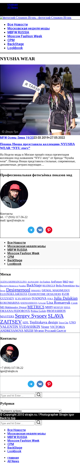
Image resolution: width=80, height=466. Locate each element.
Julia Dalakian (66, 298)
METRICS (35, 307)
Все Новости (16, 242)
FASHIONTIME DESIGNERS (44, 294)
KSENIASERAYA (29, 303)
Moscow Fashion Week (23, 253)
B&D (65, 281)
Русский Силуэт (55, 330)
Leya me (42, 303)
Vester (45, 327)
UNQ (72, 322)
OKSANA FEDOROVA (15, 310)
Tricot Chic (63, 322)
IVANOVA (39, 298)
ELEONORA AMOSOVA (13, 294)
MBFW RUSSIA (17, 249)
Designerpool (18, 289)
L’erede (74, 303)
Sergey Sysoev (31, 316)
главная (12, 4)
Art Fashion (44, 281)
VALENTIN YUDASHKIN (20, 327)
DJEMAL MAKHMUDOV (56, 290)
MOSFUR (58, 307)
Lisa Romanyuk (58, 302)
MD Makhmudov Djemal (13, 307)
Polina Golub (38, 310)
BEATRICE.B (48, 285)
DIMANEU (36, 291)
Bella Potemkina (65, 285)
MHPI (49, 307)
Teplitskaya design (44, 322)
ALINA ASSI (33, 282)
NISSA (67, 307)
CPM (10, 257)
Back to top (7, 418)
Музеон (39, 330)
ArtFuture (56, 281)
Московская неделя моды (26, 246)
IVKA (50, 298)
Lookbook (14, 264)
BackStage (14, 260)
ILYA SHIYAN (23, 298)
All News (12, 7)
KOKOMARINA (10, 302)
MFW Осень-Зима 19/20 (16, 137)
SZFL (26, 322)
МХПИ (28, 330)
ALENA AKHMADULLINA (13, 281)
